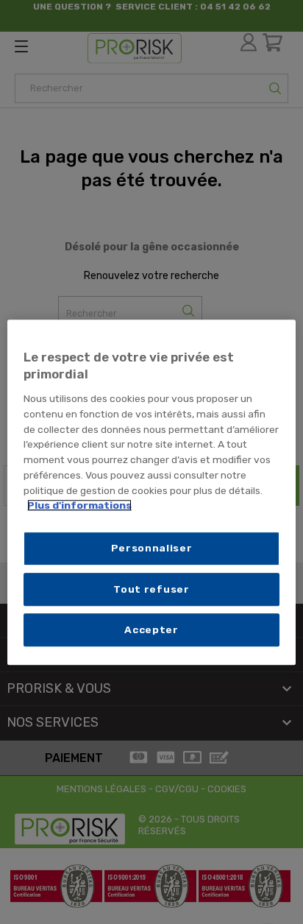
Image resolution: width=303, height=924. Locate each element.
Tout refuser (151, 589)
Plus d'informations (79, 506)
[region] (151, 493)
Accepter (151, 629)
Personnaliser (152, 548)
